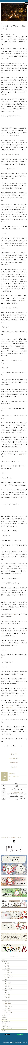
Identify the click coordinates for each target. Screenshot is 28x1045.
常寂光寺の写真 (14, 758)
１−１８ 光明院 (7, 994)
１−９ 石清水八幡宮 (8, 977)
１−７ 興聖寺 (7, 974)
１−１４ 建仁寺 (7, 986)
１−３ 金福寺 (7, 966)
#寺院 (9, 776)
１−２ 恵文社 (7, 965)
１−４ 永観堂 (7, 968)
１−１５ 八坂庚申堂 (8, 988)
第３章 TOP (4, 1017)
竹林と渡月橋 (11, 614)
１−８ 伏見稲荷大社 (8, 976)
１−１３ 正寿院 (7, 985)
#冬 (9, 779)
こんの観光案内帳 (6, 1021)
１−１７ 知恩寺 (7, 992)
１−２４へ (14, 754)
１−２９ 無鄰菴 (7, 1014)
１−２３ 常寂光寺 (7, 1003)
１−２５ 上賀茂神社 (8, 1006)
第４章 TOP (4, 1019)
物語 (5, 837)
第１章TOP (14, 763)
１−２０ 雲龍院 (7, 997)
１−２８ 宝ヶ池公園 (8, 1012)
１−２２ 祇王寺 (7, 1001)
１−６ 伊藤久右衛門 (8, 972)
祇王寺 (22, 300)
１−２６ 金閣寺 (7, 1008)
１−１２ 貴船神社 (7, 983)
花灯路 (10, 154)
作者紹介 (4, 1025)
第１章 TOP (4, 961)
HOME (14, 767)
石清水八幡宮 (9, 707)
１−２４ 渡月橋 (7, 1005)
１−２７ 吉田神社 (7, 1010)
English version (6, 1030)
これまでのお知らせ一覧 (7, 1028)
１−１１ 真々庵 (7, 981)
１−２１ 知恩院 (7, 999)
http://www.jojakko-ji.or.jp (17, 792)
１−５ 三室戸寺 (7, 970)
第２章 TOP (4, 1016)
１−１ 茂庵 (6, 963)
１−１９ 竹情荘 (7, 996)
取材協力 (4, 1023)
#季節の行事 (16, 776)
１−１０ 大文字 (7, 979)
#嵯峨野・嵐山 (11, 773)
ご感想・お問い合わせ (6, 1026)
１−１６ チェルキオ (8, 990)
